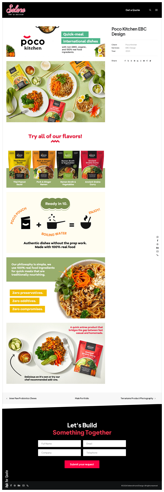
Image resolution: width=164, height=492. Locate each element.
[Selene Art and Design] (15, 10)
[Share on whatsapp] (140, 61)
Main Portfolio (82, 398)
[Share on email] (150, 61)
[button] (156, 10)
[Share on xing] (147, 61)
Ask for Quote (6, 479)
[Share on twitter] (128, 61)
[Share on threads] (131, 61)
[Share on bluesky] (143, 61)
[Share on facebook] (125, 61)
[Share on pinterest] (134, 61)
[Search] (149, 10)
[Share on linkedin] (137, 61)
